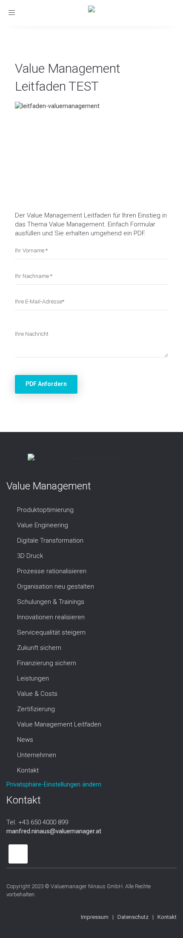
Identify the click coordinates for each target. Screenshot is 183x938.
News (25, 740)
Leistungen (33, 678)
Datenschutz (133, 917)
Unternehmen (36, 755)
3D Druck (30, 556)
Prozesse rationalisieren (51, 571)
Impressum (95, 917)
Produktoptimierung (45, 510)
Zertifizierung (36, 709)
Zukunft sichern (39, 648)
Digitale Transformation (50, 540)
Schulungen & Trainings (50, 602)
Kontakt (28, 770)
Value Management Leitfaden (59, 724)
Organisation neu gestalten (55, 586)
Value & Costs (37, 694)
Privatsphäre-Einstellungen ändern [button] (53, 784)
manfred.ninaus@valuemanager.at (53, 831)
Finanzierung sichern (46, 663)
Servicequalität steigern (51, 632)
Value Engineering (42, 525)
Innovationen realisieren (51, 617)
